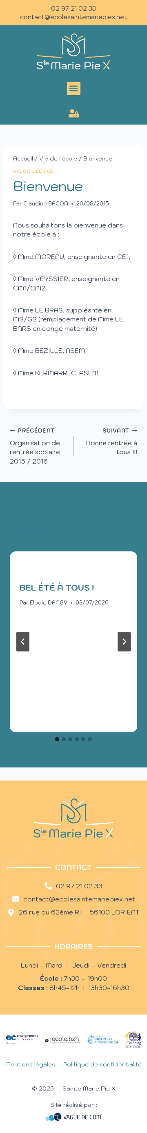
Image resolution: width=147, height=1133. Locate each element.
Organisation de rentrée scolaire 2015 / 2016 (35, 446)
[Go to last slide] (22, 641)
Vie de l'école (33, 171)
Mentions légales (30, 1064)
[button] (73, 88)
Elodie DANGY (48, 602)
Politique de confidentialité (102, 1064)
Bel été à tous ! (57, 587)
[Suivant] (124, 641)
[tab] (57, 739)
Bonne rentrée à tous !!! (111, 441)
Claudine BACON (45, 203)
